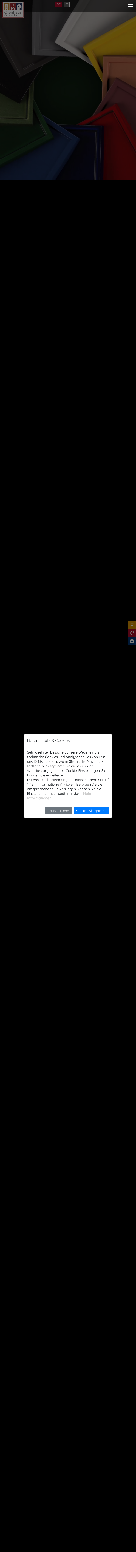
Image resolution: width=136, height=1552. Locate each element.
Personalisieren (58, 811)
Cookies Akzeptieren (91, 811)
